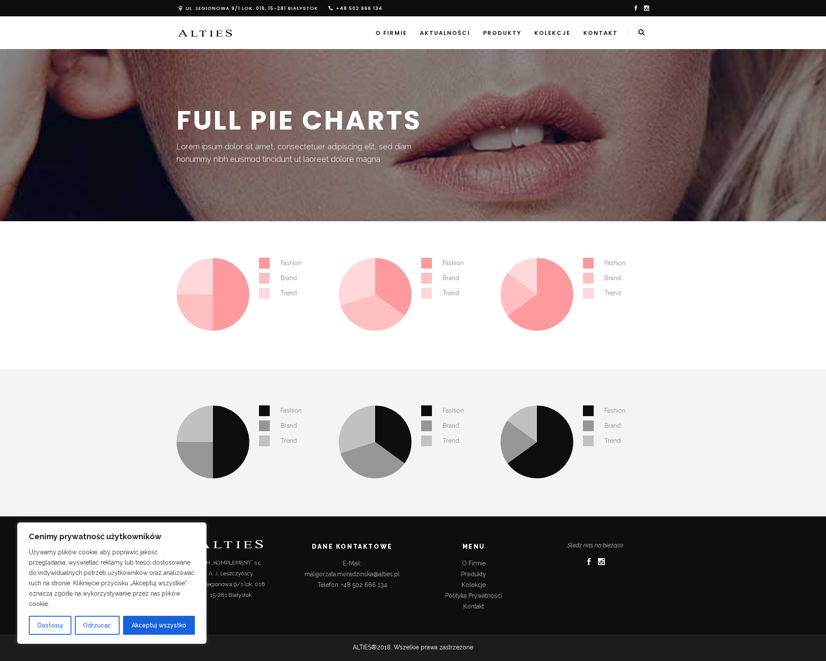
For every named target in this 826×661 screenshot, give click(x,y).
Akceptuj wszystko (159, 625)
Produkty (473, 574)
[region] (111, 583)
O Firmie (474, 563)
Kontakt (473, 606)
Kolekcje (474, 584)
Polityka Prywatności (473, 595)
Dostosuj (50, 625)
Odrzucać (97, 625)
